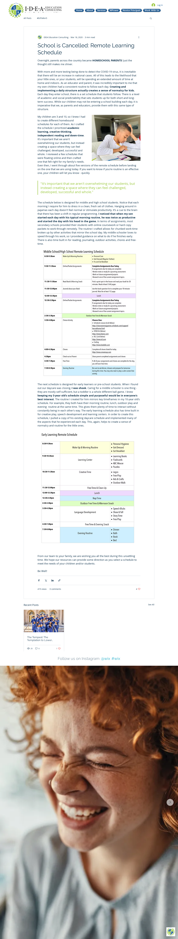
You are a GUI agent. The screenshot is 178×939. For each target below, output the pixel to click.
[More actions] (138, 37)
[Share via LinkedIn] (52, 580)
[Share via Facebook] (39, 580)
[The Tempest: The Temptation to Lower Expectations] (44, 621)
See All (151, 604)
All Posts (27, 18)
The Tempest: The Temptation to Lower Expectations (39, 639)
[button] (150, 18)
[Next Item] (170, 802)
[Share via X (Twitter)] (45, 580)
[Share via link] (59, 580)
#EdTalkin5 (42, 18)
